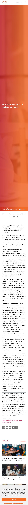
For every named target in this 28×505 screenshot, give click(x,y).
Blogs (7, 208)
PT (17, 2)
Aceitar (14, 499)
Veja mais (23, 441)
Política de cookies (8, 503)
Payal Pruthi (8, 214)
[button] (21, 2)
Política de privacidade (18, 503)
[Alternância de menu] (25, 2)
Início (3, 208)
